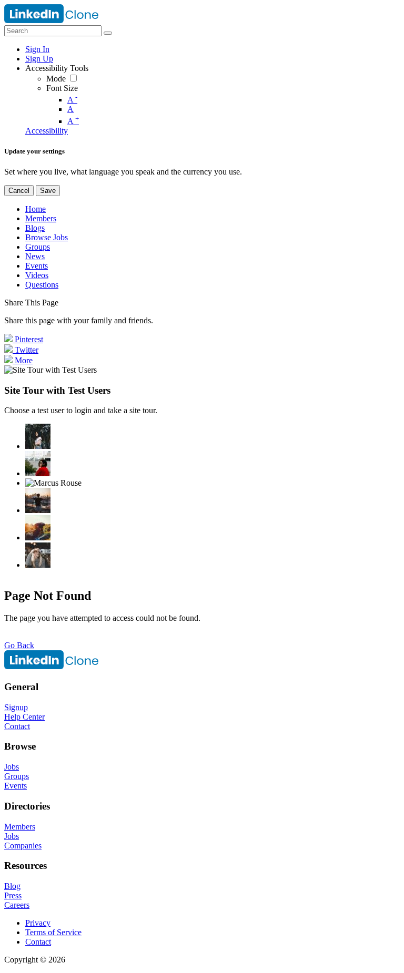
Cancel (18, 190)
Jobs (11, 766)
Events (15, 785)
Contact (17, 726)
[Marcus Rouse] (53, 483)
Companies (23, 845)
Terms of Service (53, 932)
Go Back (19, 645)
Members (19, 826)
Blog (12, 886)
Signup (16, 707)
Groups (16, 776)
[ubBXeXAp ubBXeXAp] (37, 555)
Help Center (24, 716)
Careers (16, 904)
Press (13, 895)
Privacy (37, 922)
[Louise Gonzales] (37, 436)
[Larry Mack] (37, 527)
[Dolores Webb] (37, 500)
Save (48, 190)
